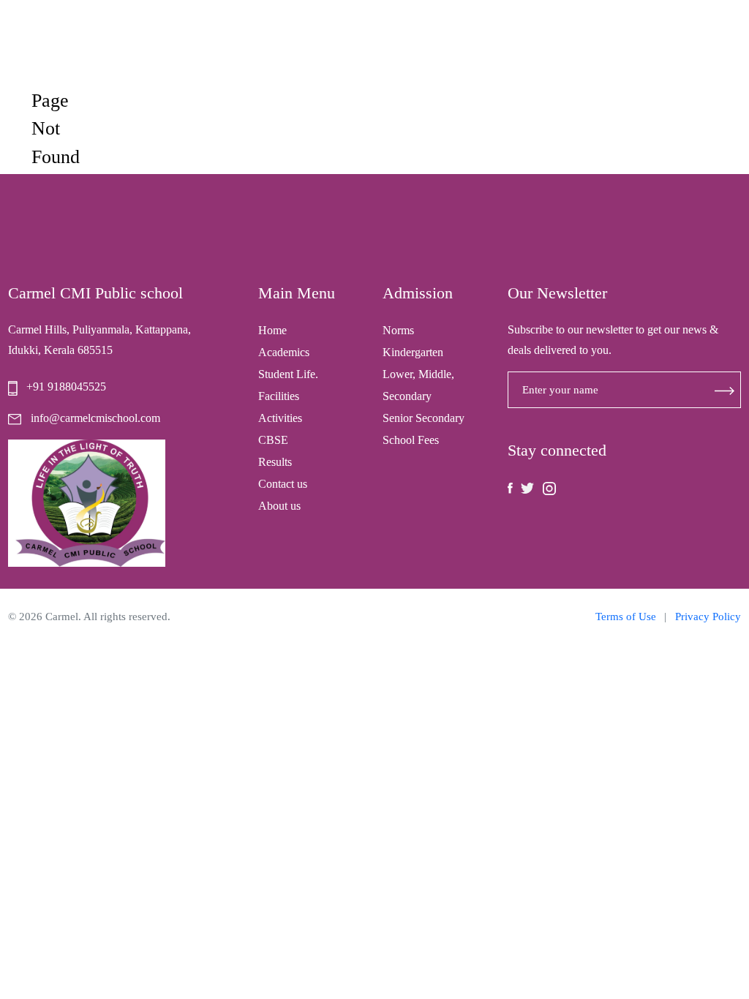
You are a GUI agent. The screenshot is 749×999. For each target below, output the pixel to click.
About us (279, 505)
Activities (280, 418)
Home (272, 330)
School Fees (411, 440)
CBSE (273, 440)
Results (275, 462)
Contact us (282, 484)
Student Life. (288, 374)
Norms (398, 330)
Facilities (278, 396)
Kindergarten (413, 352)
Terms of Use (625, 616)
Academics (283, 352)
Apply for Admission (646, 44)
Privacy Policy (708, 616)
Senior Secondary (423, 418)
